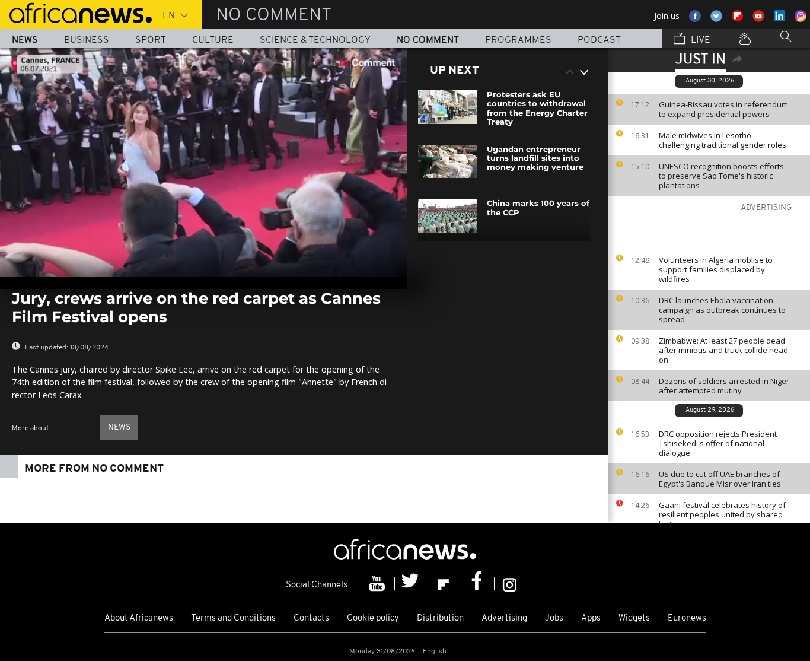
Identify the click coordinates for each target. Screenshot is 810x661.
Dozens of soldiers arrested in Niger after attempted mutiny (724, 385)
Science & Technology (315, 40)
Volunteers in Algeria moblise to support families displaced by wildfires (716, 269)
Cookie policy (373, 618)
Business (86, 40)
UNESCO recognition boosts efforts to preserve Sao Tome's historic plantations (721, 175)
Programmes (518, 40)
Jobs (554, 618)
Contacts (311, 618)
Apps (591, 618)
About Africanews (138, 618)
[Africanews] (76, 12)
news (119, 427)
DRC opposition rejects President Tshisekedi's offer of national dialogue (718, 443)
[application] (203, 162)
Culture (213, 40)
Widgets (634, 618)
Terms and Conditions (233, 618)
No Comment (428, 40)
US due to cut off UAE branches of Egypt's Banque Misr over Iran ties (720, 478)
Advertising (504, 618)
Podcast (599, 40)
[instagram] (510, 583)
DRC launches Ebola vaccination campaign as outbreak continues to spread (722, 309)
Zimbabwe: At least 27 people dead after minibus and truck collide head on (723, 350)
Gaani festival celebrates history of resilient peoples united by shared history (722, 514)
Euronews (687, 618)
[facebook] (478, 583)
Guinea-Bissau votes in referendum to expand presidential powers (723, 109)
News (25, 40)
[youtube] (378, 583)
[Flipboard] (444, 583)
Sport (150, 40)
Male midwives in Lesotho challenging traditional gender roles (722, 140)
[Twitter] (411, 583)
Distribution (440, 618)
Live (699, 40)
